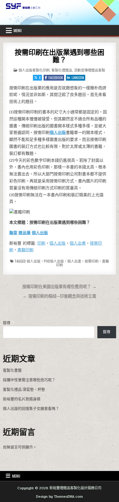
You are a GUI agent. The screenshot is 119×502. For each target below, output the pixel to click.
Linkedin (78, 77)
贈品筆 (24, 233)
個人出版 (58, 133)
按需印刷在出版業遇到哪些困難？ (59, 56)
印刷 (41, 243)
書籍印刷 (25, 250)
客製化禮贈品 (61, 70)
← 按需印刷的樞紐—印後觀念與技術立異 (59, 296)
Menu (18, 30)
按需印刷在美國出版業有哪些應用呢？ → (59, 286)
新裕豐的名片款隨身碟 (21, 399)
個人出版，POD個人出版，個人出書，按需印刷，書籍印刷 (68, 263)
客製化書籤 (12, 370)
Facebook (56, 77)
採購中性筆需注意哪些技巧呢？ (29, 380)
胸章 (13, 233)
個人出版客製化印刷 (34, 70)
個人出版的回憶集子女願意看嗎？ (31, 409)
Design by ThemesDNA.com (59, 496)
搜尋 (6, 323)
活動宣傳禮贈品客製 (89, 70)
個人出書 (78, 243)
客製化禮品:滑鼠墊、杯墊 (24, 389)
